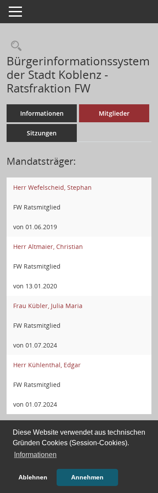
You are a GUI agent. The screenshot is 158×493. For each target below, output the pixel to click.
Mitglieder (114, 113)
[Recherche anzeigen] (14, 46)
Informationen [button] (35, 454)
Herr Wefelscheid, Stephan (52, 187)
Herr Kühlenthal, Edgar (47, 365)
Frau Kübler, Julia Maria (48, 305)
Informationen (42, 113)
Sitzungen (42, 133)
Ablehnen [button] (32, 477)
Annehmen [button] (87, 477)
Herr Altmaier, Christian (48, 246)
